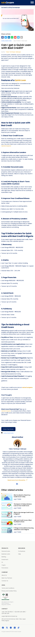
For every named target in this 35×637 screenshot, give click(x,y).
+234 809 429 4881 (19, 612)
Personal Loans (6, 551)
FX (2, 562)
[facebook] (2, 37)
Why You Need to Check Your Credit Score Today (22, 496)
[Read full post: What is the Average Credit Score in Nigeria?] (6, 514)
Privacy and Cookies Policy (9, 591)
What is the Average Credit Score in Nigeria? (24, 513)
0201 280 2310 (5, 613)
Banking (4, 557)
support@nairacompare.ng (9, 616)
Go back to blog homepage (10, 7)
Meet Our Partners (7, 578)
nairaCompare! (6, 146)
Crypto (4, 565)
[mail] (15, 37)
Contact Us (5, 581)
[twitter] (5, 37)
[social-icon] (3, 627)
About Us (4, 575)
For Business (21, 551)
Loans (2, 41)
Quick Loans (8, 41)
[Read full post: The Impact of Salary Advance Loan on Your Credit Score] (6, 506)
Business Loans (6, 554)
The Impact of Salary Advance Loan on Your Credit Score (23, 504)
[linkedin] (9, 37)
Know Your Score (8, 429)
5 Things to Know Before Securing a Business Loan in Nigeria (24, 528)
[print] (21, 37)
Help (19, 554)
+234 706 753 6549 (7, 612)
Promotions (5, 568)
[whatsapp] (12, 37)
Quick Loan (20, 80)
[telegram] (18, 37)
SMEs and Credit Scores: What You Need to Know (23, 521)
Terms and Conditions (8, 588)
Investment (5, 559)
